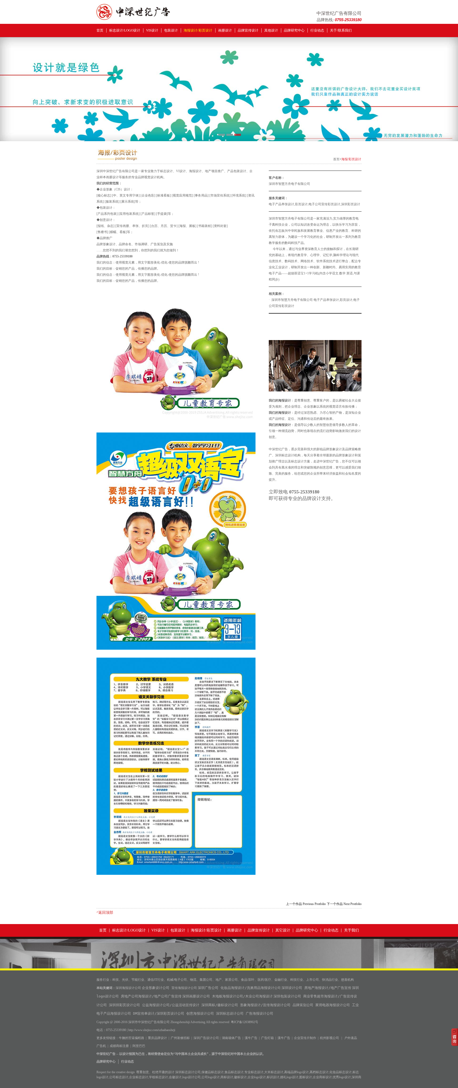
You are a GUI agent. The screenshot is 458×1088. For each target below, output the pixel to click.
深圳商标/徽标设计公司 (219, 1005)
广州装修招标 (180, 1038)
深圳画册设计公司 (196, 996)
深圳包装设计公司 (287, 996)
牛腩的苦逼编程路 (131, 1038)
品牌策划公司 (303, 1005)
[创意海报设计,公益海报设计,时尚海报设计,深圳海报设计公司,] (133, 18)
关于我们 (351, 930)
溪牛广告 (251, 1038)
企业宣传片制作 (305, 1038)
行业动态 (317, 30)
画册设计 (225, 30)
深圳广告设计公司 (206, 1038)
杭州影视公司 (329, 1038)
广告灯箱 (267, 1038)
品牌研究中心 (294, 30)
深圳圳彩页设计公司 (124, 1005)
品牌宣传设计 (248, 30)
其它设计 (282, 930)
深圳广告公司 (208, 988)
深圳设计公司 (291, 988)
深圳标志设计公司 (230, 1013)
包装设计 (171, 30)
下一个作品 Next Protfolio (344, 904)
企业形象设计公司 (155, 988)
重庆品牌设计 (157, 1038)
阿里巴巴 (139, 1046)
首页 (99, 30)
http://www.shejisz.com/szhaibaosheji (151, 1030)
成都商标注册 (119, 1046)
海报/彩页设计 (351, 159)
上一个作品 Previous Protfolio (306, 904)
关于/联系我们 (341, 30)
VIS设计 (152, 30)
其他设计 (271, 30)
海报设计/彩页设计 (198, 30)
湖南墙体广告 (231, 1038)
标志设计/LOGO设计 (124, 30)
